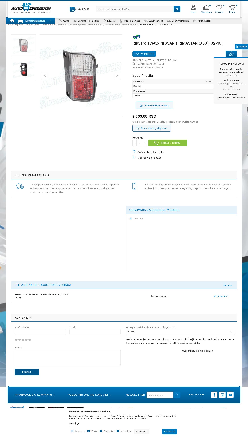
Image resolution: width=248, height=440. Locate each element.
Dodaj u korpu (170, 143)
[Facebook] (214, 395)
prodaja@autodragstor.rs (232, 97)
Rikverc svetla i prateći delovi (120, 24)
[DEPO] (137, 37)
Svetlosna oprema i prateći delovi (84, 24)
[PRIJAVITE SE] (162, 396)
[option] (23, 45)
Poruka (18, 347)
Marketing (126, 431)
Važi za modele (144, 54)
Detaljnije (74, 423)
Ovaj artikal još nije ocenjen (197, 350)
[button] (138, 9)
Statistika (109, 431)
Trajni (94, 431)
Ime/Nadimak (22, 327)
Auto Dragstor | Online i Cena (23, 24)
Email (72, 327)
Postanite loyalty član (153, 128)
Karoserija (59, 24)
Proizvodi (46, 24)
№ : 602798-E (159, 296)
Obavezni (80, 431)
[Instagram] (222, 395)
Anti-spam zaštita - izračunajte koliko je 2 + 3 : (151, 327)
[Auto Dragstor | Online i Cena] (31, 8)
